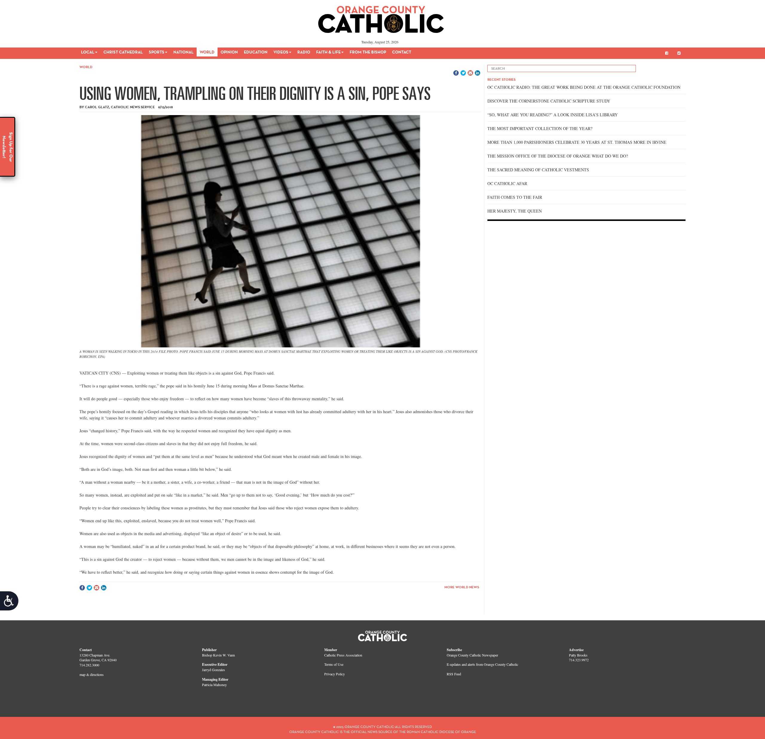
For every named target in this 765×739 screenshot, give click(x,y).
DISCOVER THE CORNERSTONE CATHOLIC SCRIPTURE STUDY (548, 101)
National (183, 52)
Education (255, 52)
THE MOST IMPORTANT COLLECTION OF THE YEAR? (539, 128)
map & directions (91, 674)
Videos (280, 52)
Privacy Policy (334, 673)
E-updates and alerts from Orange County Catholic (482, 664)
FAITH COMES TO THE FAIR (514, 197)
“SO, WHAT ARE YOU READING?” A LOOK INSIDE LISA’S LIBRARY (552, 114)
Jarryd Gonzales (213, 669)
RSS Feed (454, 673)
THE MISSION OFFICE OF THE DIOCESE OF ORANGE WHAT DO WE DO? (557, 156)
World (207, 52)
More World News (461, 587)
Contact (401, 52)
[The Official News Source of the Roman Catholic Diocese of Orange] (381, 17)
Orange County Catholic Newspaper (472, 655)
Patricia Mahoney (214, 684)
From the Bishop (368, 52)
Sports (156, 52)
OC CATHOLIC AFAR (507, 183)
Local (87, 52)
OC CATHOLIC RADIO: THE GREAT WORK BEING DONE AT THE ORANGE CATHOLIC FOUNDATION (583, 87)
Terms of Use (333, 664)
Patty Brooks (578, 655)
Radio (303, 52)
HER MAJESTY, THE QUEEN (514, 211)
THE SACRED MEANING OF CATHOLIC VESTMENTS (538, 169)
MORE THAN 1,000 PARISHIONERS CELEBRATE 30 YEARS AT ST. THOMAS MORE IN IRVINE (576, 142)
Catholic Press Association (343, 655)
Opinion (229, 52)
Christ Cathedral (123, 52)
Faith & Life (328, 52)
